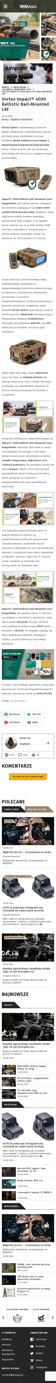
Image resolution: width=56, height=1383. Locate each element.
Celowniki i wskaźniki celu (16, 89)
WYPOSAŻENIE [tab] (11, 1206)
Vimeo (39, 1360)
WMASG (5, 87)
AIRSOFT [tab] (8, 1005)
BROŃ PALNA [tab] (10, 1105)
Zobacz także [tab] (11, 809)
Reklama (7, 62)
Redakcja (7, 1339)
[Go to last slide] (3, 1317)
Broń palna (19, 87)
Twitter (39, 1353)
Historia (6, 1344)
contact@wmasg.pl (12, 1375)
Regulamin (8, 1359)
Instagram (41, 1367)
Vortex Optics (18, 701)
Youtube (40, 1346)
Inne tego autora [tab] (37, 809)
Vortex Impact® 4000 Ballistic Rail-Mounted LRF (27, 93)
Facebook (41, 1339)
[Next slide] (52, 1317)
